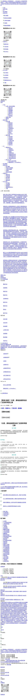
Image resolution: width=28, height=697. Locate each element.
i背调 (9, 661)
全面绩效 (10, 142)
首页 (3, 408)
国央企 (9, 132)
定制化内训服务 (7, 18)
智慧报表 (10, 115)
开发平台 (10, 144)
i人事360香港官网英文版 (11, 660)
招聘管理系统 (6, 554)
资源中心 (7, 408)
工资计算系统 (6, 530)
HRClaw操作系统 (12, 160)
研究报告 (6, 49)
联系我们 (6, 77)
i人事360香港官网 (21, 660)
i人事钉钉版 (11, 140)
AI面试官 (10, 148)
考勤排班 (10, 109)
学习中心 (6, 51)
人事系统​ (5, 526)
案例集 (20, 408)
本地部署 (10, 139)
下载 (5, 82)
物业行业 (10, 126)
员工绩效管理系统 (7, 540)
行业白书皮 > (6, 514)
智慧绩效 (10, 111)
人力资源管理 (6, 548)
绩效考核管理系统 (7, 536)
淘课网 (6, 661)
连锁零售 (10, 124)
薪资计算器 (5, 558)
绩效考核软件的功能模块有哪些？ (19, 610)
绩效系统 (5, 539)
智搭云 (2, 276)
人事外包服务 (7, 20)
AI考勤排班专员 (12, 155)
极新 (11, 661)
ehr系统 (5, 521)
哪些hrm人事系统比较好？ (8, 621)
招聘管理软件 (6, 551)
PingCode (3, 661)
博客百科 (3, 596)
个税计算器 (7, 659)
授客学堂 (17, 661)
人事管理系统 (6, 523)
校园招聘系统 (6, 550)
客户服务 (6, 15)
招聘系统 (5, 555)
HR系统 (5, 525)
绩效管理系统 (6, 534)
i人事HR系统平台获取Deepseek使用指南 (10, 602)
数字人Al (10, 114)
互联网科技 (11, 128)
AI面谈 (10, 151)
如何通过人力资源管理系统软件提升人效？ (14, 616)
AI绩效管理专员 (12, 154)
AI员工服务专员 (12, 157)
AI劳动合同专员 (12, 158)
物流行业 (10, 131)
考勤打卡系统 (6, 544)
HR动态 (9, 54)
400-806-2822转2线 (5, 675)
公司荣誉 (6, 75)
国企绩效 (10, 143)
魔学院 (13, 661)
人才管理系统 (6, 552)
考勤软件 (5, 543)
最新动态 (5, 54)
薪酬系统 (5, 533)
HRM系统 (5, 528)
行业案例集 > (6, 512)
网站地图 (9, 664)
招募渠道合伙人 (7, 80)
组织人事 (10, 107)
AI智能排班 (11, 150)
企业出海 (10, 137)
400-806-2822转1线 (5, 672)
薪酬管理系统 (6, 529)
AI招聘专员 (11, 152)
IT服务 (5, 23)
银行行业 (10, 133)
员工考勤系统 (6, 547)
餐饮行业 (10, 122)
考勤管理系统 (6, 545)
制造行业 (10, 125)
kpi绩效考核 (6, 561)
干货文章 (6, 46)
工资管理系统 (6, 532)
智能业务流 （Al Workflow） (14, 162)
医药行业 (10, 129)
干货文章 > (5, 515)
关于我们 (6, 72)
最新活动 (6, 44)
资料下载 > (5, 511)
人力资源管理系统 (7, 522)
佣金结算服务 (7, 25)
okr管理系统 (6, 537)
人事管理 (5, 559)
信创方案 (10, 136)
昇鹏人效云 (3, 275)
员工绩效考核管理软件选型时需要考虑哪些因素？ (12, 612)
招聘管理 (10, 113)
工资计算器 (5, 556)
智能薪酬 (10, 110)
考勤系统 (5, 541)
